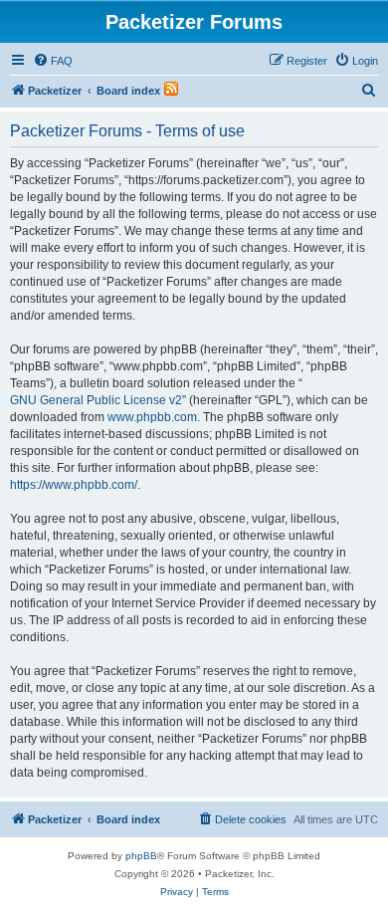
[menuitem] (53, 61)
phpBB (141, 855)
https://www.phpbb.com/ (73, 485)
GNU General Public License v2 (96, 400)
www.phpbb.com (152, 417)
